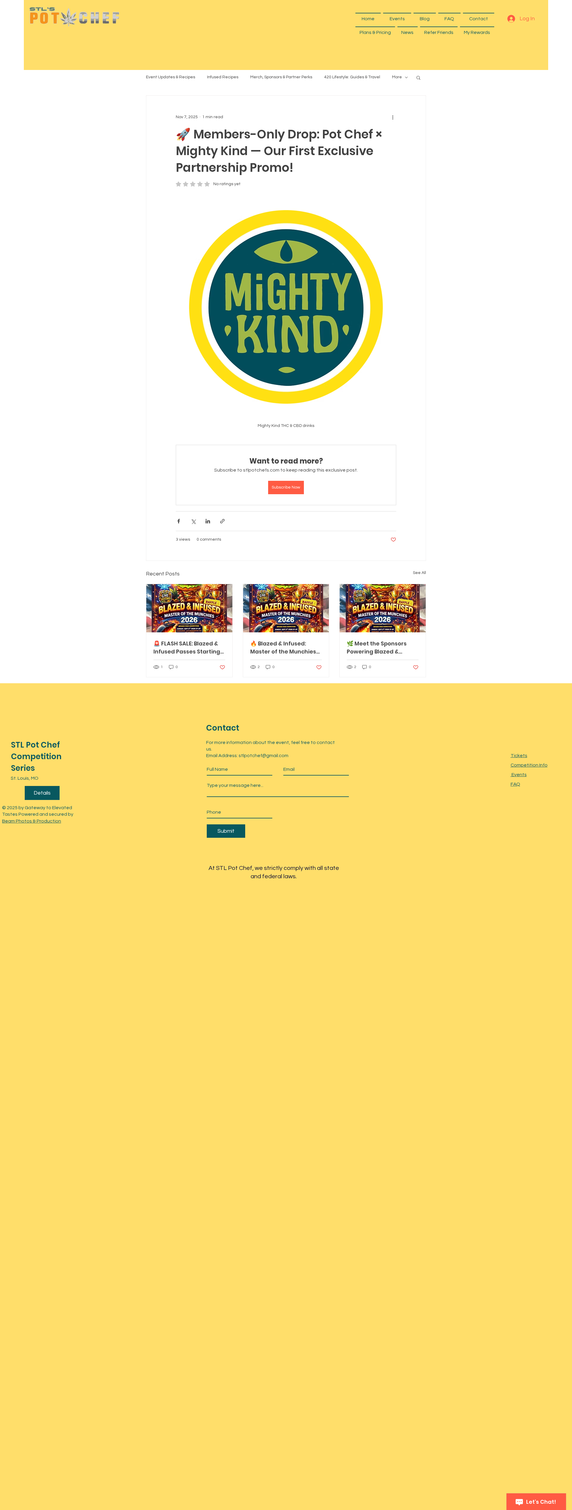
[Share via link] (222, 521)
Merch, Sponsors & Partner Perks (281, 77)
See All (419, 573)
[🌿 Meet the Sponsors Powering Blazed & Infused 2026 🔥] (383, 608)
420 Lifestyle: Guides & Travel (352, 77)
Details (42, 793)
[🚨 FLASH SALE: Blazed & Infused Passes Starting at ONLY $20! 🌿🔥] (189, 608)
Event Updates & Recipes (170, 77)
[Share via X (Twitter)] (193, 521)
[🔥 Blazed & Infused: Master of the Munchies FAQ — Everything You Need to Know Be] (286, 608)
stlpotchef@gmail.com (263, 755)
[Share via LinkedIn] (208, 521)
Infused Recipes (222, 77)
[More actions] (392, 117)
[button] (418, 77)
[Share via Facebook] (178, 521)
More (397, 77)
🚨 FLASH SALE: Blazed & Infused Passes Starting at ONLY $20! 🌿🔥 (186, 648)
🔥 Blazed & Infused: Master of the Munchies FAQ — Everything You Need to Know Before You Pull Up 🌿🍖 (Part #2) (285, 648)
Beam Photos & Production (31, 821)
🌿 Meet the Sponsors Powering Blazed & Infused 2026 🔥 (377, 648)
